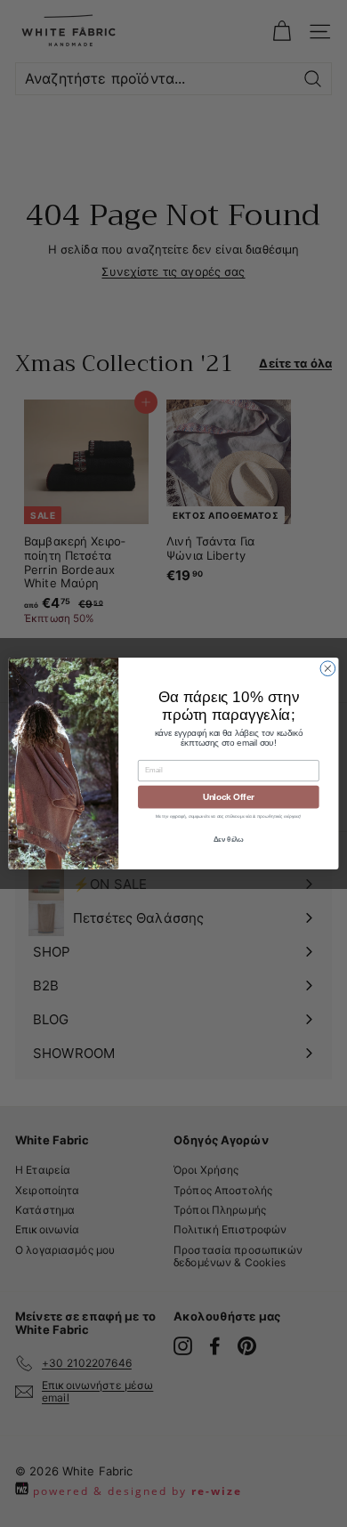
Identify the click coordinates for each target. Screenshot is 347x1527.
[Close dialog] (327, 668)
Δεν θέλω (229, 840)
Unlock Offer (228, 796)
